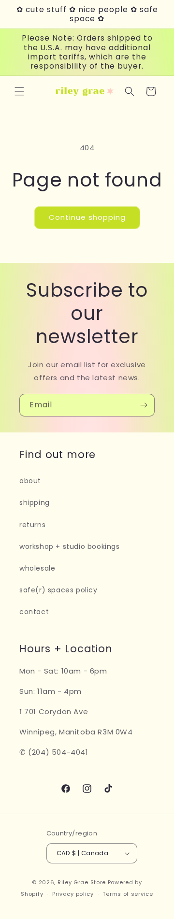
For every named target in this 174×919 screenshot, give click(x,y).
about (30, 481)
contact (34, 612)
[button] (19, 91)
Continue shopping (87, 217)
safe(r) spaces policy (58, 590)
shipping (34, 502)
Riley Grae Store (82, 882)
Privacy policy (73, 894)
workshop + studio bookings (69, 546)
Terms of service (127, 894)
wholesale (37, 568)
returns (32, 525)
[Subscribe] (143, 405)
